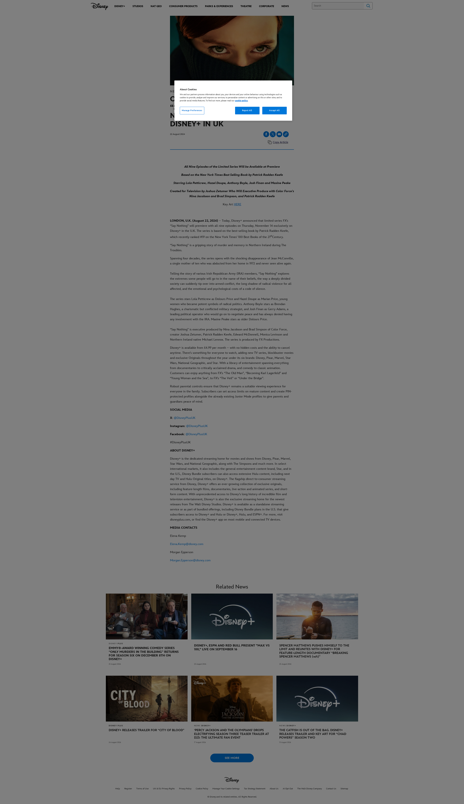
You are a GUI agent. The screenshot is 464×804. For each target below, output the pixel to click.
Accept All (274, 110)
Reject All (247, 110)
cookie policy (241, 101)
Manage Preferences (192, 110)
